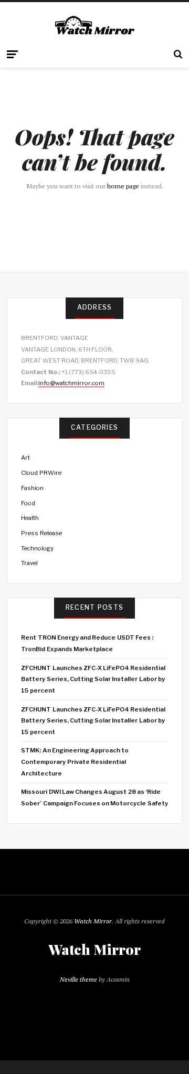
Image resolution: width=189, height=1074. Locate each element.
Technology (37, 548)
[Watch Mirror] (94, 26)
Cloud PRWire (41, 472)
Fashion (32, 488)
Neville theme (78, 979)
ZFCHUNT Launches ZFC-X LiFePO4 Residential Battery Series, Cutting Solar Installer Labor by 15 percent (93, 679)
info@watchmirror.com (71, 383)
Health (30, 518)
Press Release (41, 533)
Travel (29, 563)
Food (28, 503)
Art (25, 457)
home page (123, 186)
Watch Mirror (93, 921)
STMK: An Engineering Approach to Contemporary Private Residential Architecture (75, 762)
